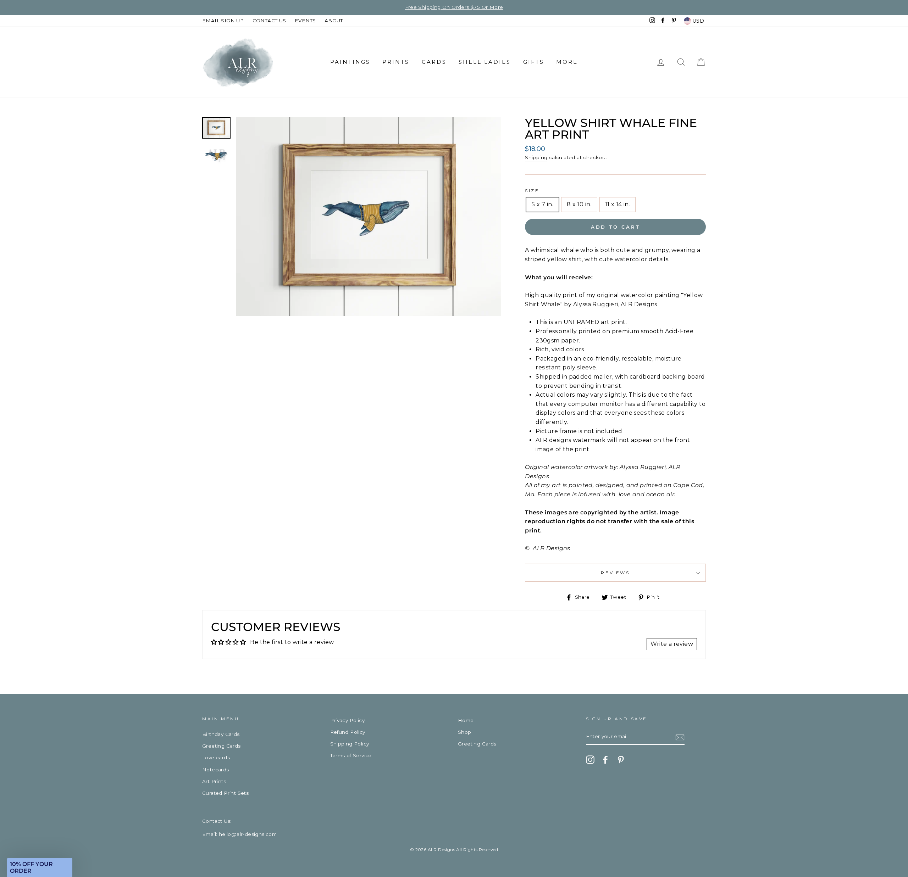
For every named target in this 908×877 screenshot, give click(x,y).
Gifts (533, 61)
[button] (39, 867)
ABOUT (334, 20)
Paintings (350, 61)
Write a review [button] (671, 644)
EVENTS (305, 20)
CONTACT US (269, 20)
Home (466, 720)
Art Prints (214, 781)
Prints (395, 61)
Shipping (536, 157)
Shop (464, 732)
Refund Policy (347, 732)
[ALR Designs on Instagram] (590, 759)
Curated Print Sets (225, 793)
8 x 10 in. (579, 204)
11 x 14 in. (617, 204)
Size (532, 190)
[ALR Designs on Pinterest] (620, 759)
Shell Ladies (485, 61)
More (567, 61)
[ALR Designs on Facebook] (605, 759)
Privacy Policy (347, 720)
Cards (434, 61)
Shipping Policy (349, 744)
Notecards (215, 769)
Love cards (216, 757)
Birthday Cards (221, 734)
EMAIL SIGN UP (223, 20)
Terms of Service (351, 755)
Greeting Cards (221, 746)
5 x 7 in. (542, 204)
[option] (454, 7)
